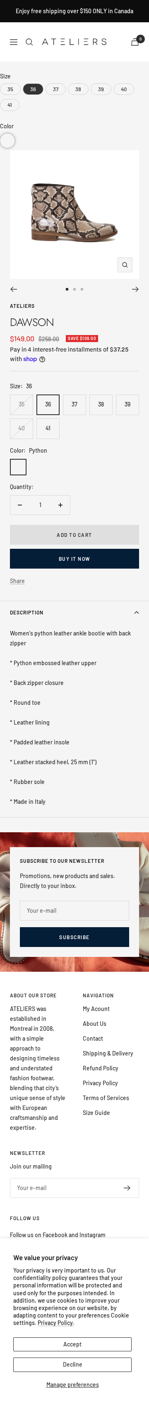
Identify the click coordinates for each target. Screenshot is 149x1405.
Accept (72, 1344)
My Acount (96, 1008)
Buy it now (75, 559)
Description (26, 612)
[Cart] (135, 42)
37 (74, 404)
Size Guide (96, 1112)
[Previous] (13, 289)
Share (17, 580)
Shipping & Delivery (108, 1053)
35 (21, 404)
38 (101, 404)
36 (48, 404)
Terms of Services (106, 1097)
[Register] (127, 1188)
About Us (94, 1023)
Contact (93, 1038)
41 (48, 428)
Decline (72, 1364)
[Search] (29, 42)
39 (127, 404)
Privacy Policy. (56, 1322)
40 (21, 428)
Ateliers (22, 306)
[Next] (135, 289)
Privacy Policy (100, 1082)
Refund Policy (100, 1068)
